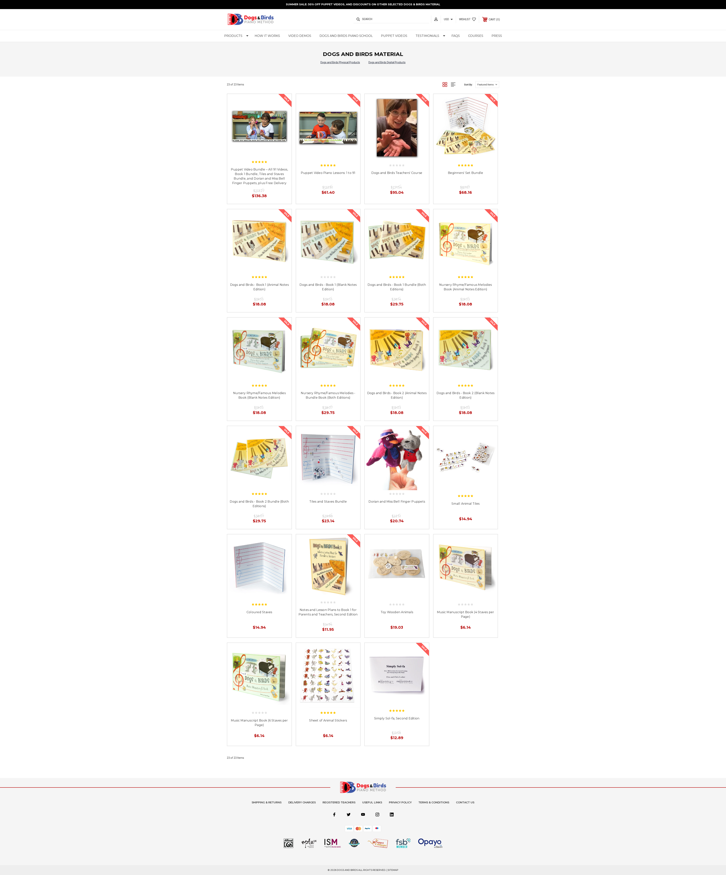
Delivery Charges (302, 802)
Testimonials (427, 36)
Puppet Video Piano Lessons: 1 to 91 (328, 173)
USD (447, 19)
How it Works (267, 36)
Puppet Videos (394, 36)
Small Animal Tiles (465, 503)
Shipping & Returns (267, 802)
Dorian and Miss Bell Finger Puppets (396, 501)
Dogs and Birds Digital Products (387, 62)
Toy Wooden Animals (397, 612)
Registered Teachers (339, 802)
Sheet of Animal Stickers (328, 720)
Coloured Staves (259, 612)
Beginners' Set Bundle (465, 173)
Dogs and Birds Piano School (346, 36)
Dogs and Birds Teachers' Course (396, 173)
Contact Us (465, 802)
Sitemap (393, 870)
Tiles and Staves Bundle (328, 501)
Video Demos (299, 36)
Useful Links (372, 802)
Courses (475, 36)
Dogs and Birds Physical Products (340, 62)
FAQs (455, 36)
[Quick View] (255, 153)
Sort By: (468, 84)
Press (497, 36)
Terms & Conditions (433, 802)
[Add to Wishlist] (263, 153)
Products (233, 36)
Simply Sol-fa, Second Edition (396, 718)
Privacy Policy (400, 802)
